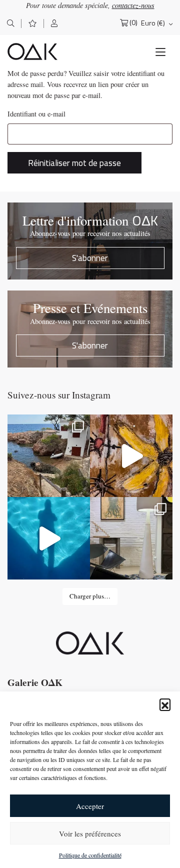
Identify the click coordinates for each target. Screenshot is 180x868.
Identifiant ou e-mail (37, 113)
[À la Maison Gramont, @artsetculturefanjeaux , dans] (131, 455)
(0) (134, 23)
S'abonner (90, 257)
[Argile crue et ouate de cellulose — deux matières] (131, 538)
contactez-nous (133, 5)
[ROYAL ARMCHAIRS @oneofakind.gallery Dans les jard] (49, 538)
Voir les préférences (90, 833)
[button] (165, 704)
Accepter (90, 806)
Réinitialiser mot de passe (74, 163)
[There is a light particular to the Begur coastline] (49, 455)
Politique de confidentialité (90, 855)
